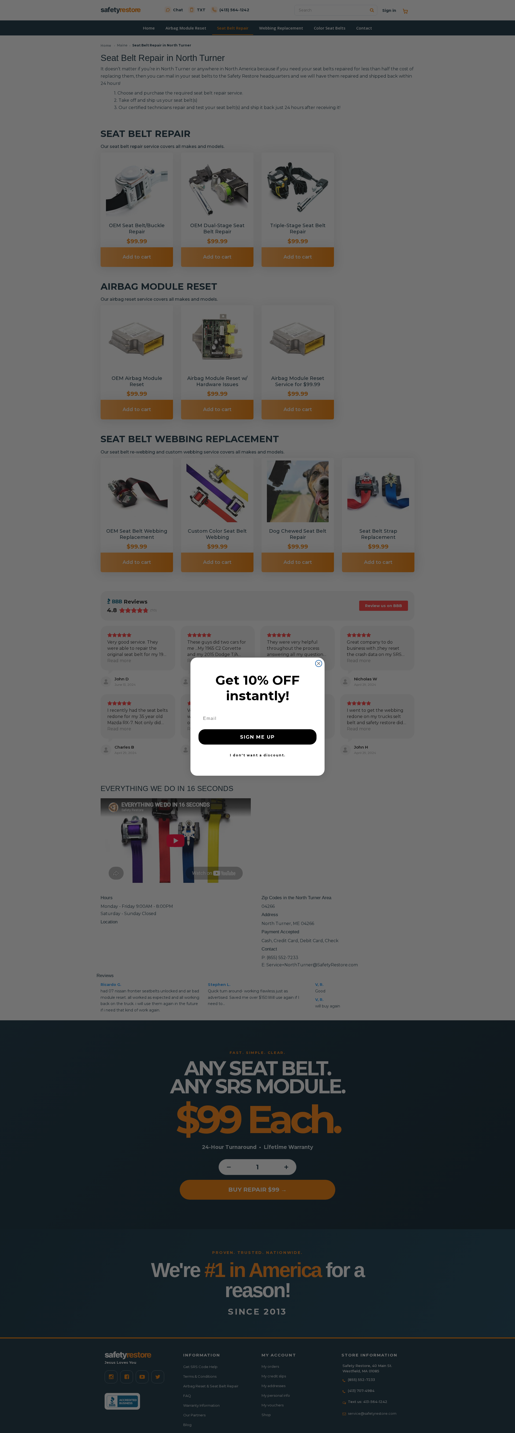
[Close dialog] (318, 663)
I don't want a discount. (257, 755)
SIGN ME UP (257, 737)
